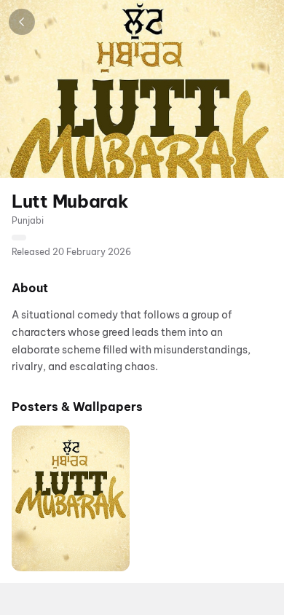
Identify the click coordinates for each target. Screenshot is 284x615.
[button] (71, 498)
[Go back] (22, 22)
